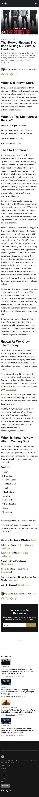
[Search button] (31, 3)
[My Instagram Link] (10, 790)
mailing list (6, 556)
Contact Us (4, 772)
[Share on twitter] (7, 74)
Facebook (5, 548)
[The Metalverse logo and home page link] (5, 3)
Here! (15, 580)
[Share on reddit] (11, 74)
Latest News (5, 39)
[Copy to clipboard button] (16, 74)
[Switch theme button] (36, 3)
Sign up (3, 768)
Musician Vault (14, 707)
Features (12, 39)
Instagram (28, 545)
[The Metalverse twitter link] (6, 790)
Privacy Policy (5, 765)
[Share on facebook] (3, 74)
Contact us (6, 572)
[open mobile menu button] (2, 3)
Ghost (34, 761)
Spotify (34, 540)
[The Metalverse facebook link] (2, 790)
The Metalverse (13, 69)
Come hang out (24, 585)
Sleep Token (11, 389)
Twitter (3, 781)
